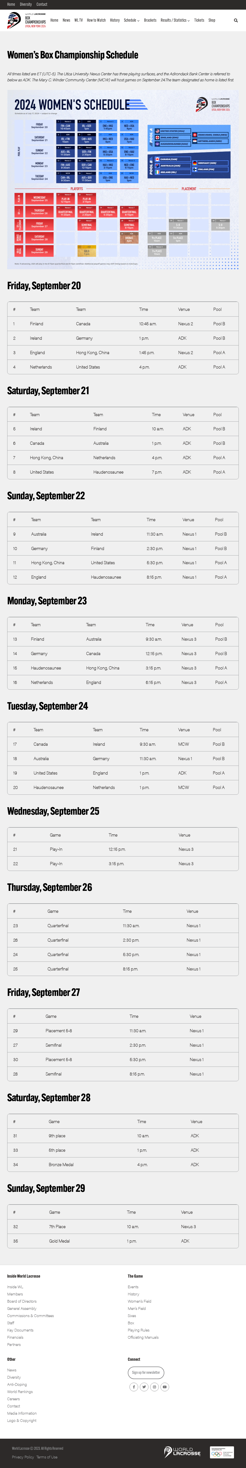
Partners (14, 1344)
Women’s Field (139, 1301)
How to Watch (96, 21)
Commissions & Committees (30, 1315)
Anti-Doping (17, 1384)
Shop (212, 21)
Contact (13, 1406)
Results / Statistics (173, 21)
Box (131, 1322)
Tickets (199, 21)
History (115, 21)
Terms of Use (47, 1457)
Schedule (130, 21)
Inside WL (15, 1286)
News (66, 21)
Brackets (150, 21)
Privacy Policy (23, 1457)
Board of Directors (22, 1301)
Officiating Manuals (143, 1337)
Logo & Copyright (21, 1420)
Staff (10, 1322)
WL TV (78, 21)
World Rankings (20, 1391)
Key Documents (20, 1330)
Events (133, 1286)
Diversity (14, 1377)
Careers (13, 1398)
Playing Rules (138, 1330)
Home (54, 21)
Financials (15, 1337)
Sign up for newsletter (146, 1373)
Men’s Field (137, 1308)
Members (15, 1294)
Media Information (22, 1413)
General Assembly (22, 1308)
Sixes (132, 1315)
